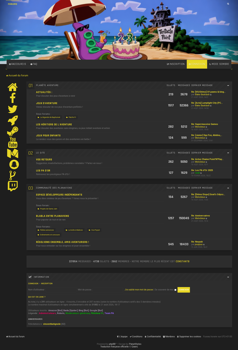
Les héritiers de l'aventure (54, 124)
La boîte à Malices (75, 230)
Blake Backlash (202, 94)
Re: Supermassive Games (204, 124)
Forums (12, 4)
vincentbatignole (52, 324)
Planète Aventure (47, 85)
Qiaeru (135, 346)
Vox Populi (95, 230)
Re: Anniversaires (200, 215)
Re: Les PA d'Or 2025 (202, 170)
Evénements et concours (50, 235)
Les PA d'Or (43, 170)
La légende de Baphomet (50, 117)
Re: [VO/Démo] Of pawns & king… (208, 92)
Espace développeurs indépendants (59, 195)
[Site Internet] (13, 87)
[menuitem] (33, 64)
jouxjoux (199, 244)
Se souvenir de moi (164, 289)
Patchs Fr (72, 117)
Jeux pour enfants (48, 135)
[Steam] (12, 131)
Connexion (33, 283)
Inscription (46, 283)
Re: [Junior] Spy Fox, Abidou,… (206, 135)
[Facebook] (13, 98)
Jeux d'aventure (46, 103)
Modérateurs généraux (78, 313)
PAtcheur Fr (97, 313)
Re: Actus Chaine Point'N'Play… (207, 159)
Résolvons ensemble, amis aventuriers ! (62, 242)
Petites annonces (47, 230)
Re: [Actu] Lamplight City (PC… (207, 103)
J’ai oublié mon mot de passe (139, 289)
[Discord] (13, 120)
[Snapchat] (14, 164)
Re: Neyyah (197, 241)
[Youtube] (13, 142)
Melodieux (200, 126)
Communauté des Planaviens (54, 187)
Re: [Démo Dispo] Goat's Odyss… (208, 194)
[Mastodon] (12, 153)
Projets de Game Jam (48, 209)
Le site (40, 152)
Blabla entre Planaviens (52, 216)
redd (197, 173)
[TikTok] (13, 175)
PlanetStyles (135, 344)
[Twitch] (12, 186)
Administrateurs (47, 313)
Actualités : (44, 92)
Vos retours (44, 159)
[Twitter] (13, 109)
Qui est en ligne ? (36, 296)
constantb (183, 261)
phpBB (112, 344)
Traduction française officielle (114, 346)
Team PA (109, 313)
